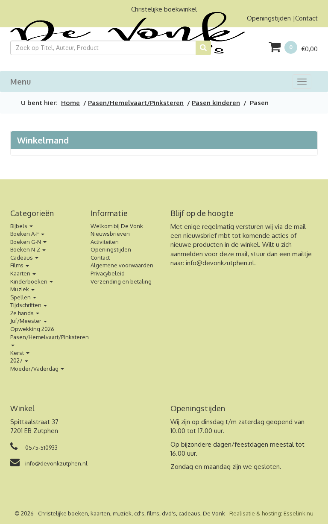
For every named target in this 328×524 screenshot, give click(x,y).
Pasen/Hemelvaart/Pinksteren (136, 103)
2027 (17, 360)
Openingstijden (269, 18)
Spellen (21, 297)
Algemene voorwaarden (122, 265)
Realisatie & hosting (255, 513)
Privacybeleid (108, 273)
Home (70, 103)
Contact (306, 18)
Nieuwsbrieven (110, 233)
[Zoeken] (203, 48)
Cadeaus (22, 257)
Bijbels (19, 225)
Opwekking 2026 (32, 328)
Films (17, 265)
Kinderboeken (29, 281)
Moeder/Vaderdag (35, 368)
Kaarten (21, 273)
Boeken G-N (26, 241)
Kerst (17, 352)
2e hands (22, 313)
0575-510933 (41, 447)
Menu (20, 81)
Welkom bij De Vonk (117, 225)
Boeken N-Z (25, 249)
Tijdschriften (26, 305)
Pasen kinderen (216, 103)
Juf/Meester (26, 320)
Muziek (20, 289)
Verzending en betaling (121, 281)
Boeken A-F (25, 233)
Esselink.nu (298, 513)
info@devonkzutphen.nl (220, 263)
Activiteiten (105, 241)
